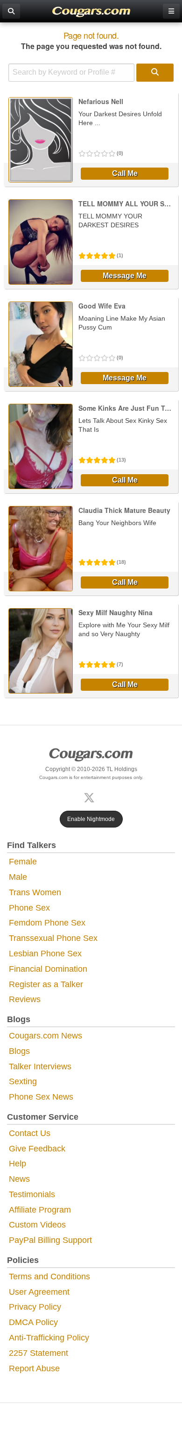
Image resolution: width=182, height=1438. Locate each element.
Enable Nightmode (91, 819)
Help (17, 1163)
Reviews (25, 999)
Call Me (125, 173)
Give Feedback (37, 1148)
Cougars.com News (45, 1035)
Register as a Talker (46, 984)
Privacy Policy (35, 1307)
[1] (155, 72)
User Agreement (39, 1292)
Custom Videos (37, 1224)
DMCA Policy (33, 1322)
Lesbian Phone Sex (45, 953)
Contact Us (29, 1133)
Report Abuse (34, 1368)
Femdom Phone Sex (47, 922)
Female (23, 861)
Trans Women (35, 892)
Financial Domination (48, 969)
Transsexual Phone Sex (53, 938)
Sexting (23, 1081)
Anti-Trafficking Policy (49, 1337)
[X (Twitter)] (91, 797)
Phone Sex (29, 907)
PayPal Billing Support (50, 1240)
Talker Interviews (40, 1066)
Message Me (125, 276)
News (19, 1179)
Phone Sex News (41, 1096)
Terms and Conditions (49, 1276)
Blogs (19, 1051)
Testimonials (32, 1194)
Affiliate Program (40, 1209)
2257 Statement (38, 1353)
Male (18, 877)
